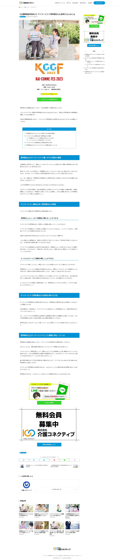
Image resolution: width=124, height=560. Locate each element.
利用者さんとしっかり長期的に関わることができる (41, 138)
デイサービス (23, 16)
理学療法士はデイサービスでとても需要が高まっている (41, 145)
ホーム (45, 555)
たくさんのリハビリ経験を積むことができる (40, 140)
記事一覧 (61, 555)
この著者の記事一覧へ (57, 489)
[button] (24, 460)
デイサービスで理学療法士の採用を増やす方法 (39, 142)
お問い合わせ (99, 2)
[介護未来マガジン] (26, 3)
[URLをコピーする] (75, 460)
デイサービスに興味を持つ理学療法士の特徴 (38, 136)
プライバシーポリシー (75, 555)
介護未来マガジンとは (52, 555)
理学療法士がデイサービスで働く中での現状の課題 (40, 133)
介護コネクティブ (26, 490)
